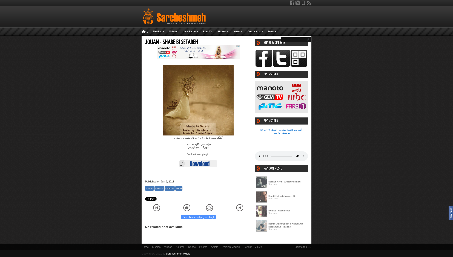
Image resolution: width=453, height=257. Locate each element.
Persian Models (231, 246)
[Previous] (156, 210)
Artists (214, 246)
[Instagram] (297, 4)
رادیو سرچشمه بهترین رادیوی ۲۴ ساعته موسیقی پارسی (281, 131)
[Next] (239, 210)
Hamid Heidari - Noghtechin (282, 196)
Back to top (300, 246)
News (238, 31)
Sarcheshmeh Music (178, 253)
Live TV (207, 31)
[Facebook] (291, 4)
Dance (192, 246)
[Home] (186, 210)
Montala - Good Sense (279, 210)
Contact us (255, 31)
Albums (180, 246)
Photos (222, 31)
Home (145, 246)
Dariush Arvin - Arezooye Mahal (284, 182)
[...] (261, 187)
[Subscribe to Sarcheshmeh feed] (308, 4)
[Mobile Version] (303, 4)
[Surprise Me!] (209, 210)
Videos (173, 31)
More (272, 31)
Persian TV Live (252, 246)
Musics (158, 31)
